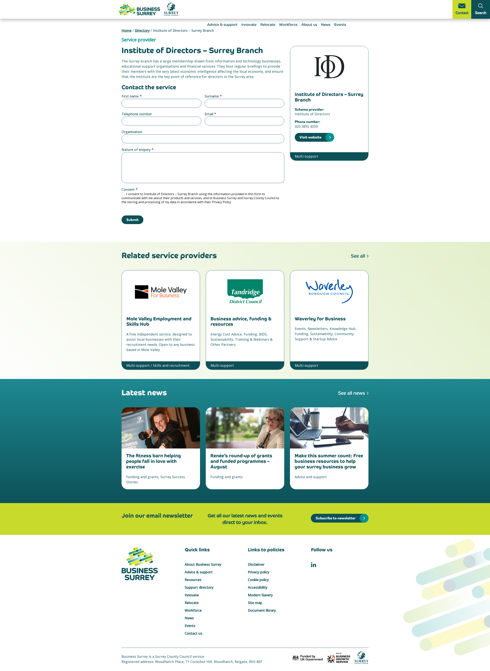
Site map (255, 602)
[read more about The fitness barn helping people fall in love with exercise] (161, 427)
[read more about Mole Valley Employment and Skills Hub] (161, 290)
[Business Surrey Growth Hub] (140, 9)
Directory (142, 30)
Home (126, 30)
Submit (132, 220)
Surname (213, 96)
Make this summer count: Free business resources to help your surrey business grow (329, 461)
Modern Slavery (260, 595)
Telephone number (137, 114)
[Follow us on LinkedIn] (313, 564)
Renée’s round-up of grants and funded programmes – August (241, 461)
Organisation (132, 131)
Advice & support (222, 24)
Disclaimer (256, 564)
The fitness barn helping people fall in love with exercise (153, 461)
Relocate (267, 24)
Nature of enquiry (138, 149)
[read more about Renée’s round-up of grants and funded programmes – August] (245, 427)
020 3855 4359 (306, 126)
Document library (262, 610)
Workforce (288, 24)
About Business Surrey (203, 564)
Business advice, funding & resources (241, 321)
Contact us (193, 633)
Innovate (248, 24)
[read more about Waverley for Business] (329, 290)
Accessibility (257, 587)
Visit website (310, 137)
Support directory (199, 587)
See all (358, 256)
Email (210, 114)
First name (132, 96)
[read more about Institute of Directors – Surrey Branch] (329, 66)
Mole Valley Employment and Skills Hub (158, 321)
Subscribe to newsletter (336, 518)
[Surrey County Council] (361, 657)
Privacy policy (258, 572)
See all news (351, 393)
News (325, 24)
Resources (193, 579)
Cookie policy (258, 579)
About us (309, 24)
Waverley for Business (320, 319)
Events (340, 24)
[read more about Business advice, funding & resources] (245, 290)
